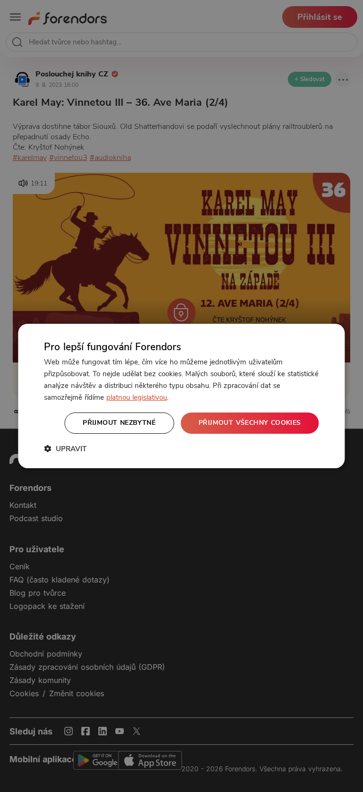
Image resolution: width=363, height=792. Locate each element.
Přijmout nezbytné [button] (119, 422)
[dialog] (181, 396)
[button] (65, 448)
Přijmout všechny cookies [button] (250, 422)
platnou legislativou (136, 397)
